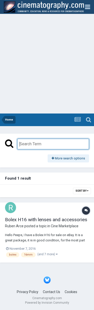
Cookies (71, 292)
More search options (69, 158)
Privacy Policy (27, 292)
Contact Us (51, 292)
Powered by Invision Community (47, 302)
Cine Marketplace (64, 226)
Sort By (81, 190)
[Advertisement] (47, 63)
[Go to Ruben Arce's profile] (10, 207)
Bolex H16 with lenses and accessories (46, 219)
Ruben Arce (14, 226)
